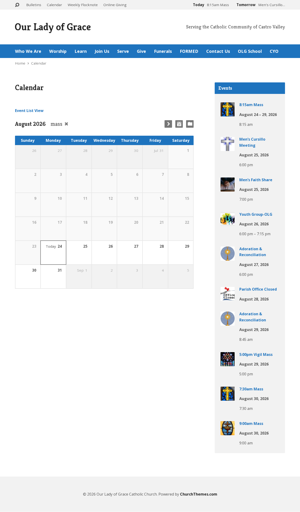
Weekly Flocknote (83, 4)
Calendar (54, 4)
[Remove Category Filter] (66, 124)
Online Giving (115, 4)
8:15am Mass (251, 104)
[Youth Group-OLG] (228, 222)
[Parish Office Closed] (228, 297)
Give (141, 51)
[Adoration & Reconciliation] (228, 257)
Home (20, 63)
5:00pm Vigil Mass (256, 354)
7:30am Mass (251, 389)
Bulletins (33, 4)
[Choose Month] (179, 124)
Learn (81, 51)
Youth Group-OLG (255, 214)
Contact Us (218, 51)
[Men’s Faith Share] (228, 188)
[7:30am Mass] (228, 397)
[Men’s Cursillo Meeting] (228, 147)
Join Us (102, 51)
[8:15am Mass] (228, 113)
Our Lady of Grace (53, 26)
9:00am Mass (251, 423)
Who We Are (28, 51)
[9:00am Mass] (228, 431)
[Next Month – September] (168, 124)
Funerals (163, 51)
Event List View (29, 110)
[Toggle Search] (17, 5)
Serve (123, 51)
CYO (274, 51)
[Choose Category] (190, 124)
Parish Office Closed (258, 289)
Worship (58, 51)
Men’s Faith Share (255, 179)
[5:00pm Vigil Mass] (228, 362)
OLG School (250, 51)
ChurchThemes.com (198, 494)
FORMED (189, 51)
